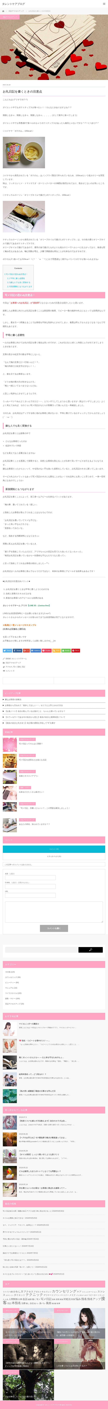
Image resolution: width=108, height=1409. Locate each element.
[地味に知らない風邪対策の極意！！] (79, 680)
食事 (58, 1303)
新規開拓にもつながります (19, 286)
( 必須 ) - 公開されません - (17, 882)
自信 (32, 1303)
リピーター (92, 1295)
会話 (25, 1299)
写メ (15, 667)
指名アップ (94, 1299)
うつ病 (10, 1292)
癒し (27, 1303)
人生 (6, 1299)
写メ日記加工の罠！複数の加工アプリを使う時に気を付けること (27, 1211)
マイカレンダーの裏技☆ (29, 1024)
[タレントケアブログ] (49, 4)
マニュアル (9, 988)
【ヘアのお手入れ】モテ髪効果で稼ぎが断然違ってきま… (43, 1138)
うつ (4, 1292)
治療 (23, 1303)
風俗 (48, 1303)
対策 (73, 1299)
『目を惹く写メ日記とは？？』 (14, 1260)
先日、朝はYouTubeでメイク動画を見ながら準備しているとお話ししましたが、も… (48, 1192)
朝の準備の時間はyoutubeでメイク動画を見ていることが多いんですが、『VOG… (47, 1141)
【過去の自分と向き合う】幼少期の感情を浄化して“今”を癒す (30, 723)
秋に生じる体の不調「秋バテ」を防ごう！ (19, 1267)
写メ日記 (46, 1299)
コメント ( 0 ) (54, 849)
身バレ (42, 1303)
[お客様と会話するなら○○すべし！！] (28, 680)
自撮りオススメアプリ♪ (28, 776)
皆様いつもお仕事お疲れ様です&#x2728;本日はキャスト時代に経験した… (44, 1095)
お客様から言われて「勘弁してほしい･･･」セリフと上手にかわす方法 (34, 705)
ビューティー (10, 983)
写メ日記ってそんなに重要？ (31, 744)
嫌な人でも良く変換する (18, 282)
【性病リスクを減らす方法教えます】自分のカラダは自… (43, 1121)
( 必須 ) (10, 874)
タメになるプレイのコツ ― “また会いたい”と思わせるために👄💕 (28, 1274)
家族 (61, 1299)
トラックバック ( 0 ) (54, 856)
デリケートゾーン (51, 1295)
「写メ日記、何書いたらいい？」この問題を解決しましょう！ (44, 808)
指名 (19, 667)
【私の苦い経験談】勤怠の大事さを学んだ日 (37, 1091)
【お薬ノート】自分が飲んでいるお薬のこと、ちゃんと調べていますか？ (35, 711)
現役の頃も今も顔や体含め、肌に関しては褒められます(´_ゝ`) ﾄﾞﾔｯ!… (43, 1158)
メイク (72, 1295)
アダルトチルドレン (42, 1292)
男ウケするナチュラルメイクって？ (16, 1232)
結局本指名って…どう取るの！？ (32, 1074)
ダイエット (19, 1295)
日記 (23, 667)
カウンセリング (11, 977)
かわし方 (18, 1291)
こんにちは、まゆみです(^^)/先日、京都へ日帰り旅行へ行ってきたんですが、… (47, 1125)
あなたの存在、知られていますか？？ (34, 824)
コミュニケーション (89, 1292)
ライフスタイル (11, 993)
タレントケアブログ (52, 1405)
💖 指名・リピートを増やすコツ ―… (34, 1041)
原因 (57, 1299)
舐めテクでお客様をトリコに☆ (14, 1253)
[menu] (104, 4)
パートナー (64, 1295)
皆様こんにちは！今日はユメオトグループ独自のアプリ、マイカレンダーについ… (47, 1027)
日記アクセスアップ (16, 11)
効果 (53, 1299)
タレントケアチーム (19, 659)
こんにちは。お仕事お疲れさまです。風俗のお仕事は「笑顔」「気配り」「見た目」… (49, 1061)
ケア (79, 1291)
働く (34, 1299)
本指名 (16, 1303)
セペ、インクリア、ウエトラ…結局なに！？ (20, 1225)
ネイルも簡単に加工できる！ (14, 1218)
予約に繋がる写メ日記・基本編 (14, 1239)
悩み (78, 1299)
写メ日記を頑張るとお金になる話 (32, 760)
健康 (30, 1299)
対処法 (67, 1299)
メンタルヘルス (82, 1295)
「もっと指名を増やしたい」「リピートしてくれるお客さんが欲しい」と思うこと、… (49, 1044)
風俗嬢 (54, 1303)
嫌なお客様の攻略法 (13, 699)
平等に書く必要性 (16, 278)
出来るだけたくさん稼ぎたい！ (32, 792)
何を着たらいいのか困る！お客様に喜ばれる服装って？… (43, 1188)
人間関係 (13, 1299)
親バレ (36, 1303)
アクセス (9, 667)
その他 (7, 972)
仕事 (20, 1299)
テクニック (34, 1294)
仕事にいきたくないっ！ (12, 1246)
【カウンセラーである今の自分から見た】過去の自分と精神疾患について (35, 717)
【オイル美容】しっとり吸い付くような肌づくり (39, 1154)
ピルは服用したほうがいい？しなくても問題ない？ (40, 1171)
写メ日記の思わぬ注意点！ (16, 274)
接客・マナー (25, 787)
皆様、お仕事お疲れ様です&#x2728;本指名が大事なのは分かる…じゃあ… (44, 1078)
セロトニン (10, 1295)
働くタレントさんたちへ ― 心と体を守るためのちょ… (41, 1057)
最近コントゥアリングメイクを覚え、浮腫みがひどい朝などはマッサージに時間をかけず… (50, 1175)
